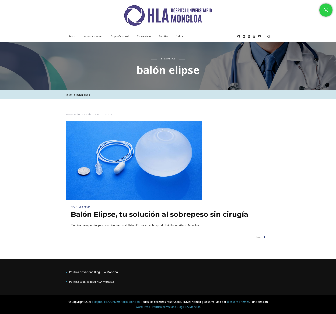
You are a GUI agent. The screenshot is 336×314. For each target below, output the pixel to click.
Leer (259, 237)
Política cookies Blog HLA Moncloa (91, 282)
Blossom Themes (237, 302)
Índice (180, 36)
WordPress (143, 307)
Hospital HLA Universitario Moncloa (116, 302)
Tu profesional (119, 36)
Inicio (72, 36)
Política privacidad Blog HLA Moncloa (93, 272)
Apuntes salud (93, 36)
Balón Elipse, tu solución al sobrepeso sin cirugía (159, 214)
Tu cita (163, 36)
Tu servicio (144, 36)
